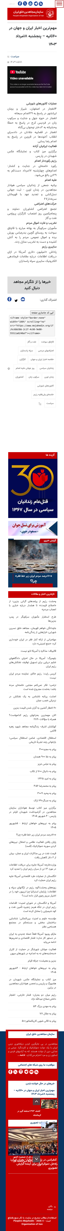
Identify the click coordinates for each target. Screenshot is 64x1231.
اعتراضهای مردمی (46, 351)
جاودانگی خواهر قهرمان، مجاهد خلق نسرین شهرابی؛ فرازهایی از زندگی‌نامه (32, 630)
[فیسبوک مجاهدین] (20, 3)
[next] (36, 1159)
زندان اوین (49, 377)
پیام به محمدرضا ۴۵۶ (45, 786)
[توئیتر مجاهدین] (25, 3)
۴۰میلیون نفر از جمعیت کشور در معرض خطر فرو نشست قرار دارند (27, 1161)
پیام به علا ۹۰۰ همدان (44, 757)
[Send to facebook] (9, 299)
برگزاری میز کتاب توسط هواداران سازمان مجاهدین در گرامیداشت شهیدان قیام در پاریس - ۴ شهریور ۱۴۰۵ (32, 812)
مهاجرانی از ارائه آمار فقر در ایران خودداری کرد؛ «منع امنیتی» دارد (32, 642)
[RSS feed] (41, 3)
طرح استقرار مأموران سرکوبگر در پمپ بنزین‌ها (32, 619)
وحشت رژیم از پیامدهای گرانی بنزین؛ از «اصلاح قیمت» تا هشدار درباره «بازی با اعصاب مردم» (32, 605)
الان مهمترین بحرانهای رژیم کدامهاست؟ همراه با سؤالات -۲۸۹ (32, 717)
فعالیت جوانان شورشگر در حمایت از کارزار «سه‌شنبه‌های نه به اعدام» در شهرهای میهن (32, 952)
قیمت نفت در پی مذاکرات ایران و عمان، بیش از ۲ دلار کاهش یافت (32, 856)
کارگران (23, 359)
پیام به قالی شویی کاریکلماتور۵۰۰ (39, 1021)
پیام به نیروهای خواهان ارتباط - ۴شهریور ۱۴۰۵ (32, 970)
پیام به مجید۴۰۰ (47, 749)
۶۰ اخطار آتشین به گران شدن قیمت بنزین (34, 708)
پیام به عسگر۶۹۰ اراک (45, 801)
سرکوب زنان (34, 377)
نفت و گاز (31, 342)
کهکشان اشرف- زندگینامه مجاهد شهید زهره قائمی (32, 729)
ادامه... (21, 1055)
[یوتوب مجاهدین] (30, 3)
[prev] (36, 1101)
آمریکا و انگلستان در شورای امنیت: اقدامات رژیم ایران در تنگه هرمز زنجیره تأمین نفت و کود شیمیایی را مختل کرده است (32, 907)
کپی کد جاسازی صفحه (43, 313)
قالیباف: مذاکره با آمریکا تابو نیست (38, 651)
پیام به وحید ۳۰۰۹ (46, 793)
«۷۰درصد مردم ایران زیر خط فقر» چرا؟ (36, 835)
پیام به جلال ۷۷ (48, 1014)
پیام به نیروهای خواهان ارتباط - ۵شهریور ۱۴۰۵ (32, 825)
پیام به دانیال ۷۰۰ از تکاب (43, 771)
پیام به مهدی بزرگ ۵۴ (44, 1006)
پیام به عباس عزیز (47, 764)
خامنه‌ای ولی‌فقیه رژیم (43, 395)
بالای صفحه (50, 1207)
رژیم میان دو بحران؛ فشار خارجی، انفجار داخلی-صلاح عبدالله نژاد (32, 997)
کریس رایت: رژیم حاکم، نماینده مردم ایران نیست (32, 676)
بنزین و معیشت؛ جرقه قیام (42, 961)
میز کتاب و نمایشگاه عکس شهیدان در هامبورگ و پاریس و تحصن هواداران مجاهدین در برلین (32, 984)
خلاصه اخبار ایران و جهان (42, 359)
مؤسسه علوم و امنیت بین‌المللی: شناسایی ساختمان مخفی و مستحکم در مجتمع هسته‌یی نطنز (32, 923)
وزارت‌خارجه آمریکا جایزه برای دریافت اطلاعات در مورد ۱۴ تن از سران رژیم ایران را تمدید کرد (32, 867)
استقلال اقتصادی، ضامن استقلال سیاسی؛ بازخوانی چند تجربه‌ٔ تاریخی (32, 740)
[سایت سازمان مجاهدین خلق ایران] (32, 14)
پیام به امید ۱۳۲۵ (47, 779)
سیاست (15, 56)
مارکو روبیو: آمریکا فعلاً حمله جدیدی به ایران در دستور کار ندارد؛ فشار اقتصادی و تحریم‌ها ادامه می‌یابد (32, 938)
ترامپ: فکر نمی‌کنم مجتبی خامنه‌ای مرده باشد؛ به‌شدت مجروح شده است (32, 687)
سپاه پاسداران (26, 351)
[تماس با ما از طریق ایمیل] (31, 1072)
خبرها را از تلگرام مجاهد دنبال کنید (32, 285)
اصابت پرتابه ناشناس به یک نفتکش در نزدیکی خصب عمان (32, 699)
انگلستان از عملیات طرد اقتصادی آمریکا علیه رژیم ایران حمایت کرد (32, 878)
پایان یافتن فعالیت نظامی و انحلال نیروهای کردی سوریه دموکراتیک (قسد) (32, 844)
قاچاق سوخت (47, 342)
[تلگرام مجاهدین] (35, 3)
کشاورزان (19, 377)
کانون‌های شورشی (45, 386)
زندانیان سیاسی (47, 368)
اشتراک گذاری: (48, 300)
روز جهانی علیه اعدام (25, 368)
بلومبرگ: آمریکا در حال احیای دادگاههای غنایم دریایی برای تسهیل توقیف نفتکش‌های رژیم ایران (32, 662)
